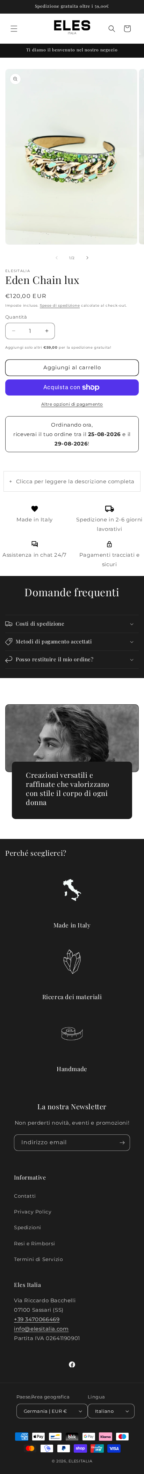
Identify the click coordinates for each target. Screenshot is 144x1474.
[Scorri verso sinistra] (56, 257)
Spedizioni (27, 1227)
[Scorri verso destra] (87, 257)
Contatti (25, 1196)
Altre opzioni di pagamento (72, 404)
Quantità (16, 317)
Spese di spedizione (60, 305)
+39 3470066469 (36, 1319)
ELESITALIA (80, 1461)
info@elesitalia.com (41, 1328)
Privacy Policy (32, 1212)
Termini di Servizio (38, 1259)
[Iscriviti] (122, 1142)
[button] (14, 28)
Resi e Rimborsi (34, 1243)
